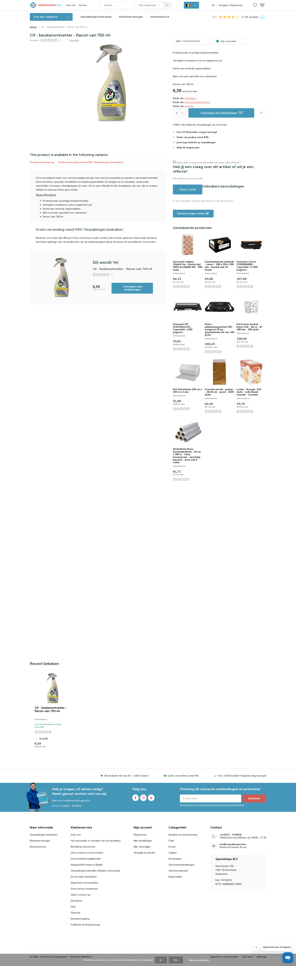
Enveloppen (175, 858)
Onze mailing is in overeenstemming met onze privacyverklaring (212, 805)
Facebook (135, 798)
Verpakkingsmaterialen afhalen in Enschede (95, 870)
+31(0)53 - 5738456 (70, 805)
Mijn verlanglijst (142, 846)
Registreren (140, 834)
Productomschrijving (42, 162)
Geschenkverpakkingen (181, 864)
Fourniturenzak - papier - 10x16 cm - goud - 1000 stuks (219, 392)
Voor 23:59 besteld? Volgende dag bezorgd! (242, 775)
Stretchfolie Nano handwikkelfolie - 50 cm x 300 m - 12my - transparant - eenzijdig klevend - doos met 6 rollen (187, 455)
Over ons (71, 5)
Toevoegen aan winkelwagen (132, 288)
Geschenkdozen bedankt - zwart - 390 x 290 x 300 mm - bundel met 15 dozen (219, 265)
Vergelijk (43, 738)
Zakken (173, 852)
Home (33, 26)
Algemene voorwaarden (84, 882)
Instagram (143, 798)
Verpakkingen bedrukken (96, 16)
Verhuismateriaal (178, 870)
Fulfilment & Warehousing (85, 924)
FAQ (73, 906)
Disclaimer (76, 900)
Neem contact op (80, 894)
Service (83, 5)
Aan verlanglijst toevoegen (261, 113)
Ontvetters (190, 98)
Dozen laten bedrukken (84, 876)
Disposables (175, 876)
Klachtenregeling (80, 918)
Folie (171, 840)
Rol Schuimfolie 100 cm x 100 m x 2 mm (187, 391)
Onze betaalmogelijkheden (86, 858)
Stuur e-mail (188, 189)
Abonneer (254, 798)
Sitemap (75, 912)
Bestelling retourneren (83, 846)
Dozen (172, 846)
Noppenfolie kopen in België (86, 864)
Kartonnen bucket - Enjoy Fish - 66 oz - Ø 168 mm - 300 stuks (249, 327)
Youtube (151, 798)
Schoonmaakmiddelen (197, 102)
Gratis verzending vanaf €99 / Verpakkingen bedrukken (91, 162)
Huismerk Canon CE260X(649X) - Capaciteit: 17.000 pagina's (247, 265)
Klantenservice (159, 16)
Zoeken (167, 5)
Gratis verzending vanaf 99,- (183, 775)
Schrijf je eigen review (191, 213)
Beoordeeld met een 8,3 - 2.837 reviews (127, 775)
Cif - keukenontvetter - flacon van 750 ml (51, 709)
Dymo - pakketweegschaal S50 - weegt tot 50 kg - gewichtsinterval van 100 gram (219, 329)
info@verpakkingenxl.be (232, 844)
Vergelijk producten (144, 852)
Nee (176, 960)
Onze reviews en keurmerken (87, 852)
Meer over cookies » (199, 960)
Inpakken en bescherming (183, 834)
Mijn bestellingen (143, 840)
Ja (161, 960)
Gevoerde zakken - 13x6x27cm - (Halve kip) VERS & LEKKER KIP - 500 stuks (187, 265)
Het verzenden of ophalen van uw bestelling (95, 840)
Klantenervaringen (131, 16)
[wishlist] (255, 5)
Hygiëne (189, 106)
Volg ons (139, 789)
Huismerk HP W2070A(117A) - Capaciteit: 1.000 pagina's (182, 328)
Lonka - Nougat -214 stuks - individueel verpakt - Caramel (249, 392)
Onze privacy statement (84, 888)
